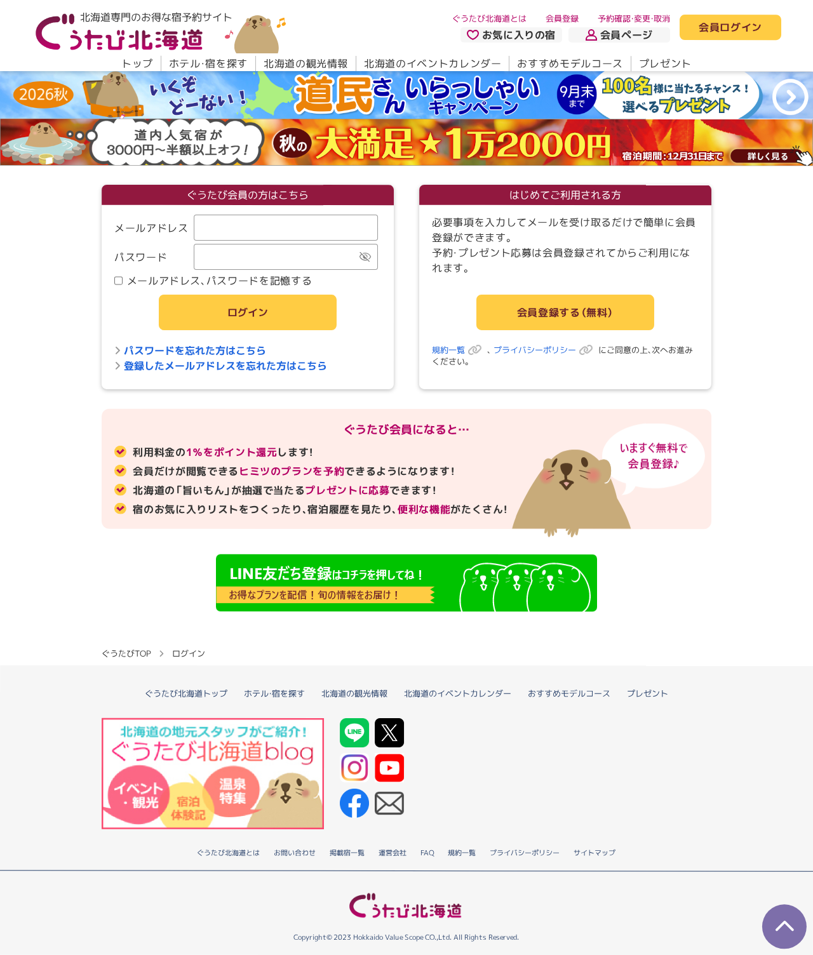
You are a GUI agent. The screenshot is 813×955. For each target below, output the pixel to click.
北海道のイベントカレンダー (432, 63)
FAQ (427, 853)
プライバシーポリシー (535, 350)
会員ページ (626, 35)
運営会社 (392, 853)
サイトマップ (594, 853)
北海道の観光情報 (306, 63)
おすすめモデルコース (569, 63)
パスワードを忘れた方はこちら (195, 350)
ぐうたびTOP (126, 653)
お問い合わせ (295, 853)
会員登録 (562, 18)
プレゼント (665, 63)
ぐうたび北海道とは (489, 18)
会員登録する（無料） (565, 312)
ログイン (247, 312)
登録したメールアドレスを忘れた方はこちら (225, 366)
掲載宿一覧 (347, 853)
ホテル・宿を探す (208, 63)
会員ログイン (730, 28)
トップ (137, 63)
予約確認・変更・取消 (634, 18)
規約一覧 (448, 350)
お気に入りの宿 (519, 35)
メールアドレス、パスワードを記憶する (219, 281)
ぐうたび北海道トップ (186, 693)
